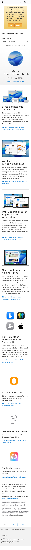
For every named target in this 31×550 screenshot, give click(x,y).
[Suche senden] (4, 45)
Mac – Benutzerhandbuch (12, 33)
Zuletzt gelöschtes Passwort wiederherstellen (11, 405)
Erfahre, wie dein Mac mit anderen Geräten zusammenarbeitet (13, 238)
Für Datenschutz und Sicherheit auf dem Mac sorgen (13, 361)
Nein (18, 25)
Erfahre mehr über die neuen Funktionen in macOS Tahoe (11, 298)
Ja (11, 25)
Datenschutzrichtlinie (6, 539)
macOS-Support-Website (10, 498)
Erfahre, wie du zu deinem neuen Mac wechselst (14, 183)
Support (7, 529)
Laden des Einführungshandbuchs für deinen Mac (14, 441)
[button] (21, 2)
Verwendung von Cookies (7, 542)
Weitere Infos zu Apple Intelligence (13, 477)
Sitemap (17, 541)
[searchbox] (15, 45)
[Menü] (29, 2)
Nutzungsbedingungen (18, 539)
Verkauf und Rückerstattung (7, 541)
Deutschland (4, 535)
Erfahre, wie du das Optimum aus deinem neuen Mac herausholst (13, 128)
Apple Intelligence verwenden (17, 515)
